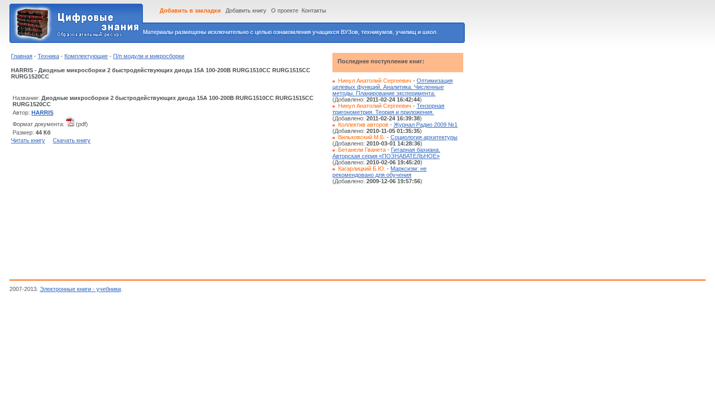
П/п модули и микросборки (148, 56)
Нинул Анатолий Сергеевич (374, 80)
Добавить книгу (246, 10)
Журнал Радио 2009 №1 (425, 124)
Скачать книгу (72, 140)
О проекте (284, 10)
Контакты (313, 10)
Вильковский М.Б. (361, 137)
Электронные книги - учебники (80, 289)
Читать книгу (28, 140)
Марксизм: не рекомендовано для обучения (379, 171)
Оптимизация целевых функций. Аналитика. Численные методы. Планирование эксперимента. (392, 86)
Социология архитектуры (423, 137)
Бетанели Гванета (362, 150)
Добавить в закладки (190, 10)
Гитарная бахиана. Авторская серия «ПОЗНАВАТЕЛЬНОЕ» (386, 153)
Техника (48, 56)
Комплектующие (86, 56)
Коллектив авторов (363, 124)
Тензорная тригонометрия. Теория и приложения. (388, 109)
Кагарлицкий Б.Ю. (361, 168)
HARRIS (42, 112)
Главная (21, 56)
